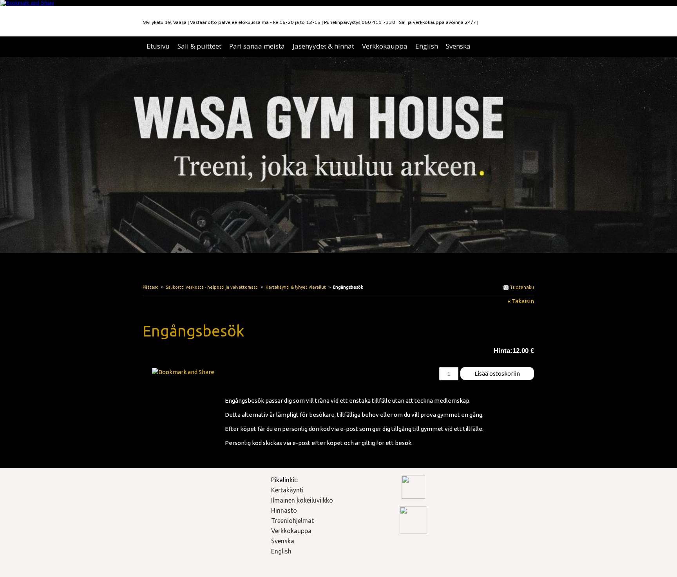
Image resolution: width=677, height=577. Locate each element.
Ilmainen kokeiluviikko (302, 500)
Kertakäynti (287, 490)
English (281, 551)
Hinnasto (284, 510)
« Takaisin (521, 301)
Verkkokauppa (291, 530)
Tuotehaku (521, 287)
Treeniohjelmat (292, 520)
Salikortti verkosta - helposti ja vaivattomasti (212, 287)
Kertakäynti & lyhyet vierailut (296, 287)
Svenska (282, 540)
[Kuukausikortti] (184, 354)
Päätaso (151, 287)
